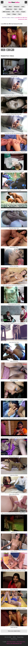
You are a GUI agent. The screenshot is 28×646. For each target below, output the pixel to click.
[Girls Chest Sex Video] (14, 333)
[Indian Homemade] (14, 352)
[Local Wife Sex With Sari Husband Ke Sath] (14, 86)
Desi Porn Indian (6, 17)
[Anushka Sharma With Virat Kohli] (14, 105)
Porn (18, 11)
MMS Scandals (6, 11)
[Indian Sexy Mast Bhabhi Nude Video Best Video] (14, 409)
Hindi (23, 6)
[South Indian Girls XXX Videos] (14, 200)
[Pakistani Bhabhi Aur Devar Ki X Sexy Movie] (14, 161)
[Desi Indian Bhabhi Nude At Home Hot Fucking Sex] (14, 276)
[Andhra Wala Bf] (14, 542)
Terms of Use (14, 638)
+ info (3, 49)
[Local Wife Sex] (14, 66)
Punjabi (23, 11)
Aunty (5, 6)
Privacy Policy (20, 637)
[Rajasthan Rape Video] (14, 219)
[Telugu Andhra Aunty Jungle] (14, 295)
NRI (13, 11)
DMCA (14, 637)
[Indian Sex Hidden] (14, 465)
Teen (19, 14)
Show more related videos (14, 631)
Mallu (20, 9)
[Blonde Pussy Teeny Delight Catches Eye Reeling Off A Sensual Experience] (14, 313)
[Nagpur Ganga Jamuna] (14, 447)
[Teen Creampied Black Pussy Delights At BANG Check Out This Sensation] (14, 504)
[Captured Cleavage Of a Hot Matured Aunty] (14, 390)
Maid (15, 9)
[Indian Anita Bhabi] (14, 371)
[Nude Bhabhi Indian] (14, 238)
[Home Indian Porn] (14, 580)
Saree (8, 14)
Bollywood (16, 6)
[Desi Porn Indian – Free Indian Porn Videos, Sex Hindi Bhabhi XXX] (14, 3)
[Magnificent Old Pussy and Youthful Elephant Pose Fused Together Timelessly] (14, 143)
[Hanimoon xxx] (14, 523)
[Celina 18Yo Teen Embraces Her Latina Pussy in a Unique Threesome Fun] (14, 561)
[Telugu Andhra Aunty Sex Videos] (14, 181)
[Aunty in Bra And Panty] (14, 485)
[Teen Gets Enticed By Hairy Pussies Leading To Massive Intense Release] (14, 599)
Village (14, 14)
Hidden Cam (9, 9)
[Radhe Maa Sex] (14, 618)
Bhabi (10, 6)
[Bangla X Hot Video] (14, 257)
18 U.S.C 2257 (8, 637)
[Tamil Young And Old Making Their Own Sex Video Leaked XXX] (14, 428)
